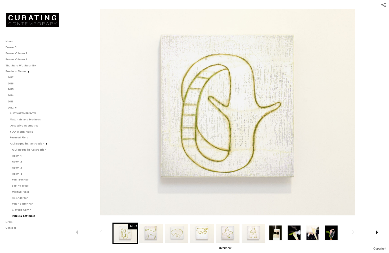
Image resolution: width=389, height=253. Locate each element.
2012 (11, 108)
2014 (11, 95)
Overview (225, 248)
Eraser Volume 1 (16, 59)
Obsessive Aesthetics (24, 126)
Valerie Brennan (23, 204)
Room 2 (17, 162)
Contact (11, 228)
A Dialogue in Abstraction (27, 144)
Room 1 (17, 156)
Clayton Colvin (21, 210)
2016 (11, 83)
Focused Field (19, 137)
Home (9, 41)
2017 (11, 77)
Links (9, 222)
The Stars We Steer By (21, 65)
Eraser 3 (11, 47)
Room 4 (17, 174)
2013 (11, 101)
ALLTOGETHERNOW (23, 113)
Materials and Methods (26, 119)
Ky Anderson (20, 198)
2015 (11, 89)
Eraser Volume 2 (17, 53)
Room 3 (17, 168)
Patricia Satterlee (24, 216)
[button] (225, 247)
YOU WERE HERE (22, 132)
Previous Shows (16, 71)
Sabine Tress (20, 186)
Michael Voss (20, 192)
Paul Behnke (20, 180)
